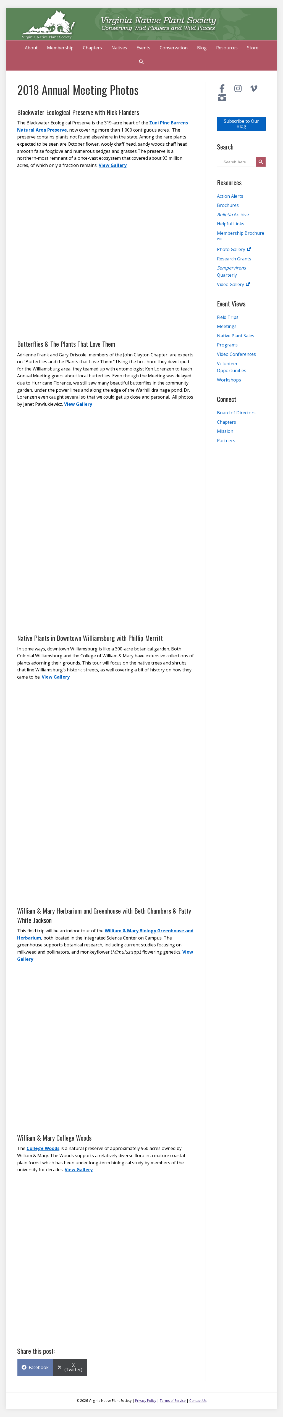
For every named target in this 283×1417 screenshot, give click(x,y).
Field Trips (228, 317)
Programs (227, 345)
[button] (141, 62)
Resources (227, 48)
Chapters (92, 48)
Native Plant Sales (235, 336)
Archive (233, 215)
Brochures (228, 205)
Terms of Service (173, 1400)
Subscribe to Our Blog (241, 123)
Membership (60, 48)
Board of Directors (236, 413)
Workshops (229, 380)
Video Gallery (231, 284)
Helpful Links (230, 224)
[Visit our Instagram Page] (238, 88)
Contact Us (197, 1400)
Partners (226, 440)
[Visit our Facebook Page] (222, 88)
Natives (119, 48)
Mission (225, 431)
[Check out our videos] (254, 88)
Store (252, 48)
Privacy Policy (145, 1400)
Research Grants (234, 259)
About (31, 48)
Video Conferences (236, 354)
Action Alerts (230, 196)
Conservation (174, 48)
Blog (202, 48)
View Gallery (113, 165)
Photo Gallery (231, 249)
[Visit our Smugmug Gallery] (222, 98)
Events (143, 48)
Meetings (227, 326)
